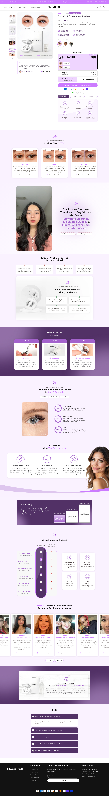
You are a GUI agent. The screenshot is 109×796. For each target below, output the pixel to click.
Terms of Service (35, 775)
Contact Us (33, 780)
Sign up (63, 780)
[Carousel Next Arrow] (12, 58)
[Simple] (60, 44)
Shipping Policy (34, 777)
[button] (25, 7)
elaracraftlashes (56, 793)
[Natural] (66, 44)
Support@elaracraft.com (94, 774)
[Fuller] (71, 44)
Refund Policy (34, 769)
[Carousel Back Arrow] (12, 12)
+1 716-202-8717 (90, 776)
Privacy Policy (34, 772)
